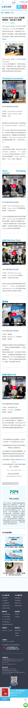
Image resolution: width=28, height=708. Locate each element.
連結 (14, 106)
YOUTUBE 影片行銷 (6, 619)
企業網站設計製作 (6, 605)
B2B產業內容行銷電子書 (7, 624)
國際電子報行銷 (18, 605)
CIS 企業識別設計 (5, 603)
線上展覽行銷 (18, 600)
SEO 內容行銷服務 (6, 616)
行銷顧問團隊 (5, 598)
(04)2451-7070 (5, 662)
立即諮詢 (17, 635)
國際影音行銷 (18, 603)
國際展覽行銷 (18, 598)
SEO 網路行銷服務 (6, 614)
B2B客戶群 (17, 616)
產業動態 (7, 12)
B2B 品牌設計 (5, 600)
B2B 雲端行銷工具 (6, 621)
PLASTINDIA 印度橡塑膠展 (10, 483)
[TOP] (26, 699)
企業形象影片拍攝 (6, 608)
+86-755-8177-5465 (6, 674)
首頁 (2, 12)
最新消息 (17, 633)
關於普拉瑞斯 (18, 630)
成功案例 (17, 614)
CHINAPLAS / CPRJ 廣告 (7, 630)
